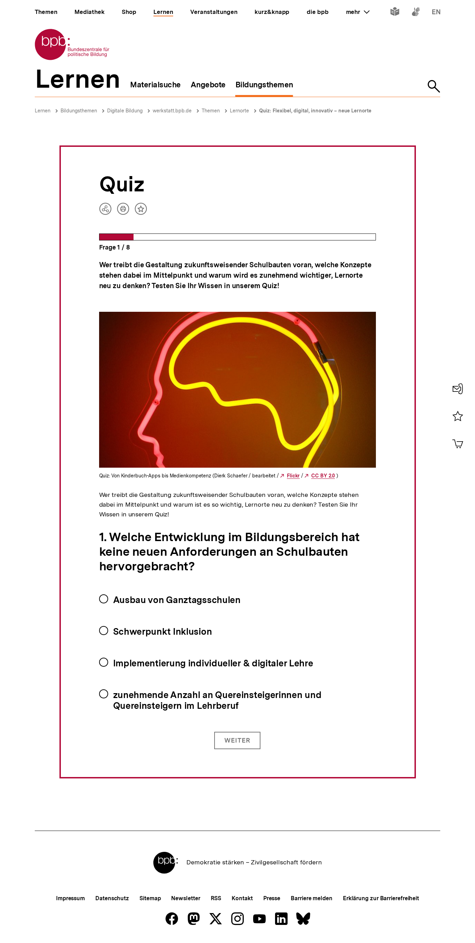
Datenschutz (112, 898)
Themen (211, 110)
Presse (271, 898)
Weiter (237, 740)
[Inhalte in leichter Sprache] (395, 13)
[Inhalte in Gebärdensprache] (415, 13)
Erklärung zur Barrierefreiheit (381, 898)
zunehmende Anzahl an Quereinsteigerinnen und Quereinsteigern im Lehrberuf (217, 700)
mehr (358, 11)
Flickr (293, 476)
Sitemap (150, 898)
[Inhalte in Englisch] (436, 13)
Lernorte (239, 110)
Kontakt (242, 898)
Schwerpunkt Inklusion (162, 631)
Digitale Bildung (125, 110)
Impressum (70, 898)
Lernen (42, 110)
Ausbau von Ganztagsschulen (177, 599)
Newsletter (185, 898)
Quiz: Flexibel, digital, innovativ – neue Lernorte (315, 110)
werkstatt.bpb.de (172, 110)
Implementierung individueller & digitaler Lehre (213, 663)
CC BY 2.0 (323, 476)
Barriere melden (311, 898)
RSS (216, 898)
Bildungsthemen (79, 110)
